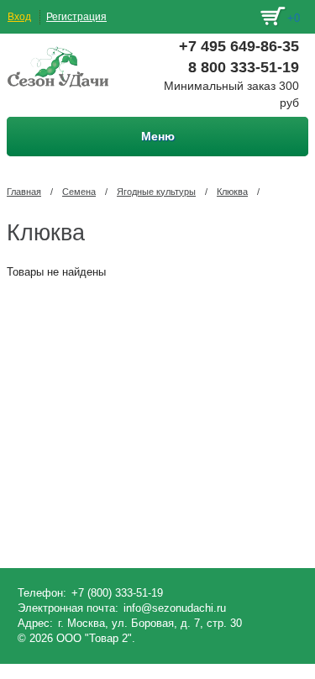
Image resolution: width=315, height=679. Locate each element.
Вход (19, 17)
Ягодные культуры (156, 192)
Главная (24, 192)
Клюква (232, 192)
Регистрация (76, 17)
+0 (293, 18)
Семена (79, 192)
